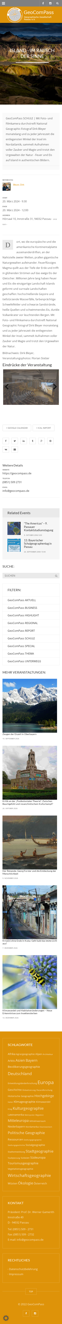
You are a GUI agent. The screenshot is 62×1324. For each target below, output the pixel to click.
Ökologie (25, 1183)
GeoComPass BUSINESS (22, 608)
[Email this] (14, 449)
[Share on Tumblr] (32, 441)
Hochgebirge (44, 1096)
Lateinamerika (16, 1114)
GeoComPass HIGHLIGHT (23, 615)
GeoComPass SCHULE (21, 638)
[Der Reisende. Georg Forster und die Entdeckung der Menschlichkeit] (29, 842)
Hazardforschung (44, 1090)
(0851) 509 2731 (12, 482)
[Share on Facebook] (5, 441)
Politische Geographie (26, 1132)
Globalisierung (29, 1090)
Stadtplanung (14, 1158)
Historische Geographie (21, 1096)
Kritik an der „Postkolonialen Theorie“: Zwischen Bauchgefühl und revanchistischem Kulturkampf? (27, 802)
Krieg (10, 1109)
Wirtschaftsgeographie (29, 1175)
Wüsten (12, 1183)
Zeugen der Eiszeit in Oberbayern (19, 734)
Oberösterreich (45, 1127)
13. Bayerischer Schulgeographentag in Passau (38, 544)
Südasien (25, 1157)
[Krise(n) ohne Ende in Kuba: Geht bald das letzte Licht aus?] (29, 912)
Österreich (40, 1183)
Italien (10, 1102)
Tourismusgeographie (23, 1163)
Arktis (11, 1061)
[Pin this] (50, 441)
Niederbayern (16, 1126)
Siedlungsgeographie (32, 1139)
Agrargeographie (25, 1054)
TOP (31, 1291)
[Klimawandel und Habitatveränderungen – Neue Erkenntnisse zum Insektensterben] (29, 982)
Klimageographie (24, 1102)
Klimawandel (43, 1101)
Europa (46, 1082)
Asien (20, 1060)
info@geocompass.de (15, 491)
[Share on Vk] (5, 449)
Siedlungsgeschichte (16, 1145)
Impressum (16, 1274)
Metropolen (30, 1115)
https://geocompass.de (16, 473)
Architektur (48, 1054)
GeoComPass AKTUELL (22, 600)
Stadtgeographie (39, 1151)
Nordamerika (32, 1126)
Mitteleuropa (18, 1120)
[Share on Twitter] (14, 441)
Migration (39, 1115)
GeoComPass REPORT (21, 630)
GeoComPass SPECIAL (21, 646)
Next (54, 387)
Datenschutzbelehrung (23, 1269)
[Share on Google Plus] (41, 441)
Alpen (38, 1054)
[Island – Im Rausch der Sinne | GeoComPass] (31, 15)
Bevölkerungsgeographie (24, 1067)
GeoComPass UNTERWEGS (24, 661)
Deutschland (20, 1073)
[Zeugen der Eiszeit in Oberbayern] (29, 706)
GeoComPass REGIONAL (23, 623)
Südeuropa (37, 1157)
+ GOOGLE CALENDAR (17, 427)
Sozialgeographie (35, 1145)
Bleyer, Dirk (18, 184)
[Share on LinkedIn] (23, 441)
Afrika (11, 1054)
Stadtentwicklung (16, 1151)
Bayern (32, 1060)
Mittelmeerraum (37, 1121)
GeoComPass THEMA (21, 653)
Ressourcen (15, 1139)
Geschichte (15, 1090)
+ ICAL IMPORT (43, 427)
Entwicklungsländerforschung (22, 1083)
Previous (8, 387)
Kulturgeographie (28, 1108)
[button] (6, 1318)
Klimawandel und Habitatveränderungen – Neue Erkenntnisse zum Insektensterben (27, 1012)
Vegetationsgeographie (20, 1168)
